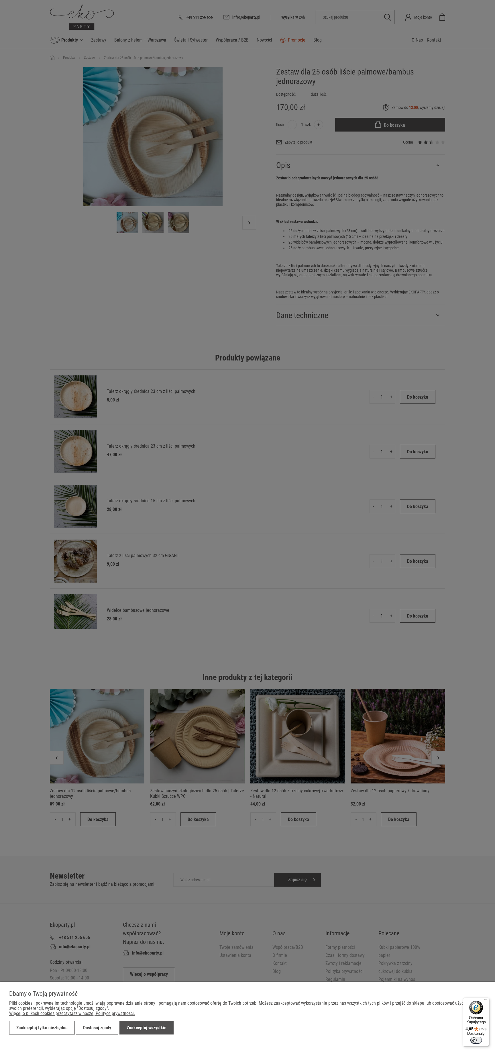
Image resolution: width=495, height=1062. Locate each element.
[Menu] (485, 1001)
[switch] (476, 1040)
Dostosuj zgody (97, 1027)
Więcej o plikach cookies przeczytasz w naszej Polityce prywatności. (72, 1013)
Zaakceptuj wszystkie (146, 1027)
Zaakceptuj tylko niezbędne (42, 1027)
